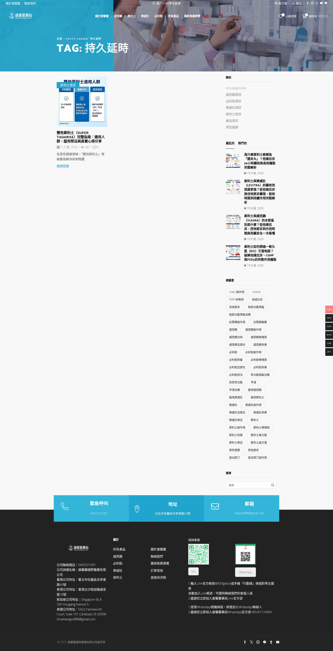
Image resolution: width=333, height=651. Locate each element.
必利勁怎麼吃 (237, 367)
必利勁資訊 (233, 101)
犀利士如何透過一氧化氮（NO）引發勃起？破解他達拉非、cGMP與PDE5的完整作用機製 (260, 253)
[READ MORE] (82, 101)
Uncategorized (236, 88)
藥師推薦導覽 (192, 16)
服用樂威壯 (236, 397)
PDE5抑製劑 (236, 299)
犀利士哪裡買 (261, 427)
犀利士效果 (236, 435)
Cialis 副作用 (236, 292)
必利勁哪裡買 (259, 359)
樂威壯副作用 (253, 405)
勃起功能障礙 (256, 307)
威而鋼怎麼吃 (237, 344)
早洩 (253, 382)
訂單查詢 (157, 570)
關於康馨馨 (13, 3)
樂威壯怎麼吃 (237, 412)
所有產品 (173, 16)
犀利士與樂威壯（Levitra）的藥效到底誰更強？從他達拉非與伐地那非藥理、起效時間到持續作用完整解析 (259, 192)
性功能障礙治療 (260, 374)
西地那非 (253, 450)
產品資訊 (232, 121)
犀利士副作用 (237, 427)
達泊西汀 (234, 457)
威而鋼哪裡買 (259, 337)
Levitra (256, 292)
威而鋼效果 (260, 344)
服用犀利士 (257, 397)
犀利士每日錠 (259, 435)
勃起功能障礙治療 (240, 314)
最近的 (230, 143)
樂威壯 (145, 16)
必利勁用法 (236, 374)
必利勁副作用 (253, 352)
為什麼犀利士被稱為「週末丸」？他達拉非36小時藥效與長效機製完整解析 (259, 161)
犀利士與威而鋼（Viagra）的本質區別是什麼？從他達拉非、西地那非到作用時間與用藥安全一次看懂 (259, 225)
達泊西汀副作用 (257, 457)
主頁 (59, 39)
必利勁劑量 (236, 359)
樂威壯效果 (260, 412)
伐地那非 (234, 307)
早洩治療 (234, 390)
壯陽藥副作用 (237, 322)
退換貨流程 (158, 577)
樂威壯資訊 (233, 107)
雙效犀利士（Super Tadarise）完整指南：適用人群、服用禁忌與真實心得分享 (81, 137)
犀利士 (132, 16)
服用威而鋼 (255, 390)
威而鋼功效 (236, 337)
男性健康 (232, 127)
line (193, 571)
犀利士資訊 (68, 85)
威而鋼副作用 (253, 329)
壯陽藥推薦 (260, 322)
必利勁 (159, 16)
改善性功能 (236, 382)
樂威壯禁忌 (236, 420)
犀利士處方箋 (259, 442)
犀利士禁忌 (236, 442)
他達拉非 (257, 299)
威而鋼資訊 (233, 94)
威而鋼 (118, 16)
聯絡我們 (30, 3)
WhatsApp (245, 572)
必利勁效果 (260, 367)
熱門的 (242, 143)
